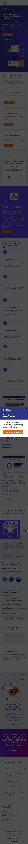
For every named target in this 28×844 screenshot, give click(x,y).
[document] (14, 422)
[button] (26, 409)
